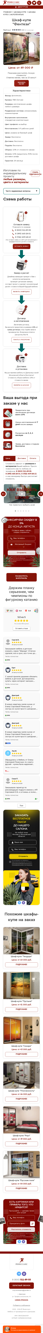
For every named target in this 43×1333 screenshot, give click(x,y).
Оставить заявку (21, 246)
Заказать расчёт (21, 83)
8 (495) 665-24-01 (23, 234)
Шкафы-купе (20, 12)
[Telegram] (19, 903)
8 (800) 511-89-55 (23, 230)
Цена (8, 458)
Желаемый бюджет (23, 544)
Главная (7, 12)
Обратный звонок (21, 1285)
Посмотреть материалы (21, 577)
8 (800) (21, 1280)
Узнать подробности (35, 173)
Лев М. (14, 751)
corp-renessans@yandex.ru (21, 1290)
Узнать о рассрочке (21, 339)
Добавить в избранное (21, 1305)
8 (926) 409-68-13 (23, 237)
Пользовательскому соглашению (22, 865)
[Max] (23, 903)
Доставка (22, 458)
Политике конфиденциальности (21, 863)
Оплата (33, 458)
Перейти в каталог (21, 385)
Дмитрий (15, 723)
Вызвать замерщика (21, 291)
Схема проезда (21, 1300)
